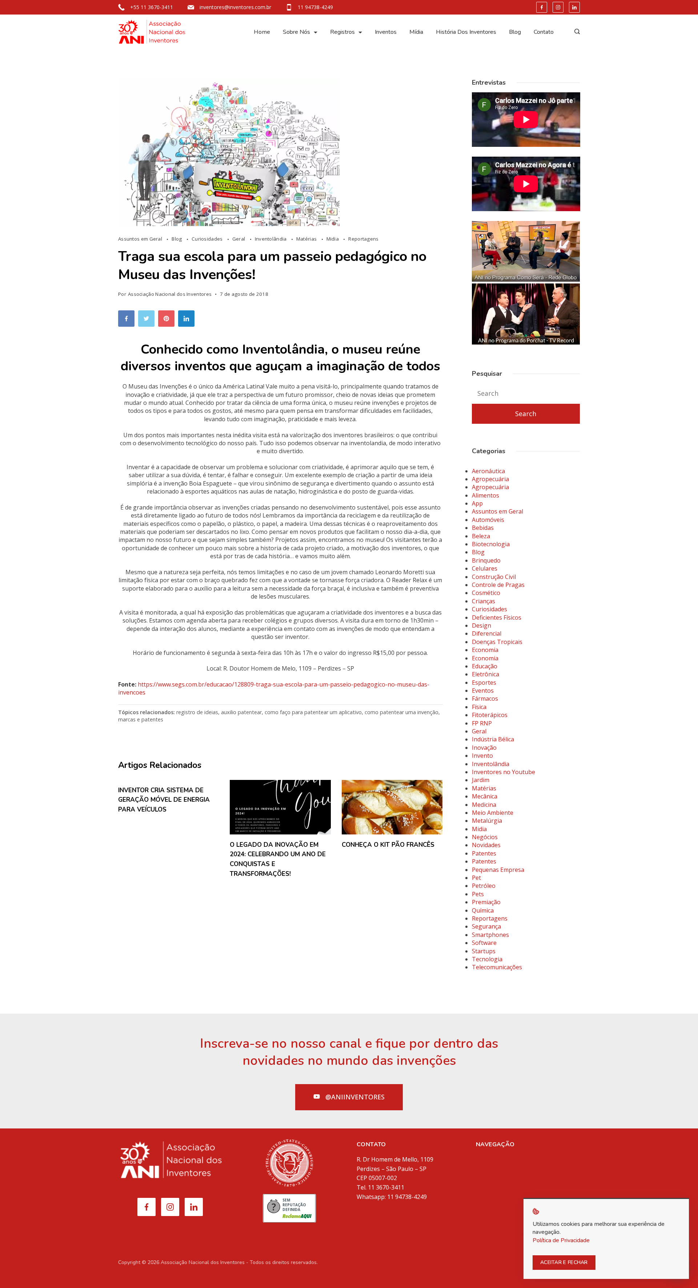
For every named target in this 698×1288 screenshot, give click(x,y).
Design (481, 625)
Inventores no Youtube (503, 772)
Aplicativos (490, 1197)
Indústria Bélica (493, 739)
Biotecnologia (491, 544)
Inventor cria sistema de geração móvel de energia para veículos (164, 800)
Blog (515, 32)
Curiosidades (208, 239)
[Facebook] (541, 7)
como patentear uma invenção (401, 712)
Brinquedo (486, 560)
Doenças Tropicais (497, 642)
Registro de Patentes (504, 1187)
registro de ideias (197, 712)
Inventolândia (271, 239)
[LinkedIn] (574, 7)
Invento (482, 756)
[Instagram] (558, 7)
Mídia (416, 32)
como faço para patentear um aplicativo (313, 712)
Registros (342, 32)
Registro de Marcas (502, 1178)
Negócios (485, 837)
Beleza (481, 536)
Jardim (480, 780)
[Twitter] (148, 320)
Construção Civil (494, 577)
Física (479, 707)
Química (483, 910)
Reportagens (363, 239)
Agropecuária (490, 479)
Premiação (486, 902)
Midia (333, 239)
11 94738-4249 (315, 7)
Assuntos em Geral (140, 239)
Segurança (486, 926)
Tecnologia (487, 959)
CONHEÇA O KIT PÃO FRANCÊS (388, 845)
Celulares (484, 568)
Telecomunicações (497, 967)
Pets (478, 894)
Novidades (486, 845)
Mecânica (484, 796)
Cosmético (486, 593)
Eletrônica (485, 674)
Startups (484, 951)
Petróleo (484, 886)
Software (484, 943)
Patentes (484, 853)
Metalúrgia (487, 821)
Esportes (484, 683)
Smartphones (490, 935)
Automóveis (488, 520)
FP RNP (482, 723)
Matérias (307, 239)
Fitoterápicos (490, 715)
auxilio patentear (241, 712)
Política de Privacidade (506, 1234)
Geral (239, 239)
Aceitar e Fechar (564, 1262)
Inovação (484, 748)
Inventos (386, 32)
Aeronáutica (488, 471)
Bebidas (483, 528)
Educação (484, 666)
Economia (485, 650)
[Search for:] (526, 394)
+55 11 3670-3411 (151, 7)
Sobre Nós (296, 32)
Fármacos (485, 699)
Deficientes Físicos (496, 617)
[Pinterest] (168, 320)
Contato (544, 32)
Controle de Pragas (498, 585)
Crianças (483, 601)
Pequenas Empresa (498, 870)
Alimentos (485, 495)
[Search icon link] (575, 32)
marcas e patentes (140, 719)
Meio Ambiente (492, 813)
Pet (476, 878)
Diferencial (486, 633)
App (477, 503)
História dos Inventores (466, 32)
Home (262, 32)
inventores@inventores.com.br (235, 7)
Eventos (483, 691)
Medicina (484, 805)
